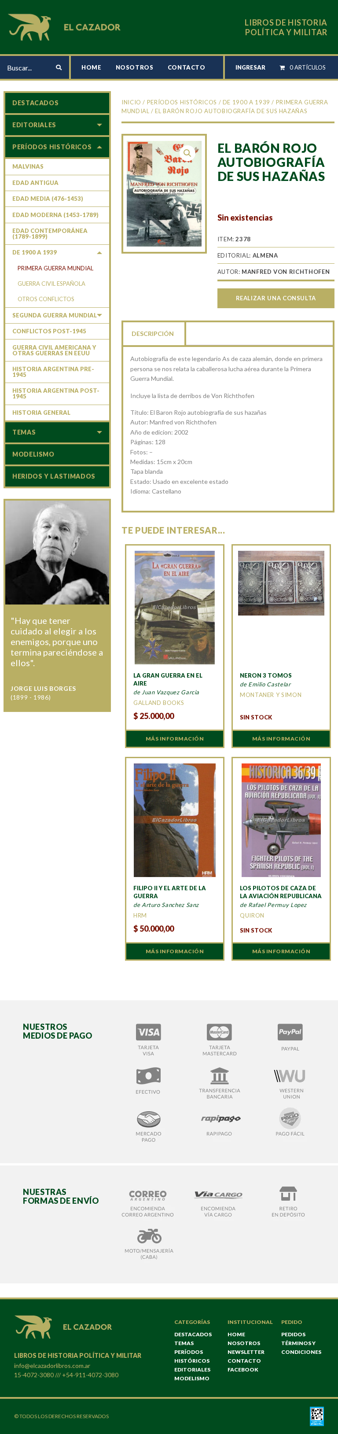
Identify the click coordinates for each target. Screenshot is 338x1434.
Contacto (187, 67)
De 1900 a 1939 (246, 102)
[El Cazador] (65, 26)
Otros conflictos (46, 298)
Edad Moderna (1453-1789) (55, 214)
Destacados (35, 103)
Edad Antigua (35, 182)
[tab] (153, 333)
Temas (24, 432)
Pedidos (293, 1334)
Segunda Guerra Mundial (54, 315)
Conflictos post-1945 (49, 331)
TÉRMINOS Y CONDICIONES (301, 1347)
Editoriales (34, 125)
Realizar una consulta (276, 298)
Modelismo (33, 454)
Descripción (153, 333)
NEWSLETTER (246, 1352)
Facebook (243, 1369)
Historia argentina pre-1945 (53, 371)
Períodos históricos (182, 102)
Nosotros (135, 67)
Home (91, 67)
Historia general (41, 412)
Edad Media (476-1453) (47, 198)
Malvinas (28, 166)
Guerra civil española (51, 283)
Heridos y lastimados (54, 476)
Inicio (131, 102)
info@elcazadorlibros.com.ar (52, 1365)
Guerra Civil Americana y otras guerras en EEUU (54, 350)
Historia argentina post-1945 (55, 393)
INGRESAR (250, 67)
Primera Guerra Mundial (55, 268)
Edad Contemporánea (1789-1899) (50, 233)
